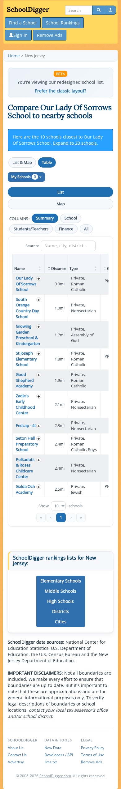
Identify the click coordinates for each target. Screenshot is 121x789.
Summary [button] (45, 218)
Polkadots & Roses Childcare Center (25, 468)
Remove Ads (91, 762)
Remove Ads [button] (49, 35)
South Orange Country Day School (27, 307)
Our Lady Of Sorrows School (26, 283)
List (60, 192)
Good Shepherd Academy (25, 380)
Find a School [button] (23, 23)
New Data (52, 747)
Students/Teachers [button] (31, 229)
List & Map (22, 162)
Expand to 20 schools (75, 143)
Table (47, 162)
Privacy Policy (92, 747)
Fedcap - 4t (26, 425)
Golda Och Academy (25, 489)
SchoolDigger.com (55, 775)
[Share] (110, 10)
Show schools (60, 506)
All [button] (86, 229)
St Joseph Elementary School (26, 358)
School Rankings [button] (63, 23)
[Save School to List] (38, 278)
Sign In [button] (20, 35)
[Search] (98, 10)
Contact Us (17, 754)
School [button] (71, 218)
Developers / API (58, 754)
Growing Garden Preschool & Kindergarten (28, 334)
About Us (16, 747)
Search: (32, 246)
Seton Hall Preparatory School (27, 443)
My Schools (23, 176)
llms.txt (50, 762)
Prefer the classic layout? (60, 91)
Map (60, 204)
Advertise (16, 762)
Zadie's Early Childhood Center (25, 404)
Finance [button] (66, 229)
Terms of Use (92, 754)
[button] (40, 268)
